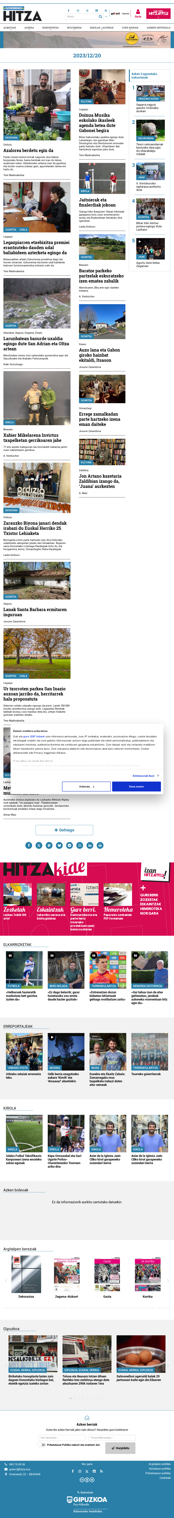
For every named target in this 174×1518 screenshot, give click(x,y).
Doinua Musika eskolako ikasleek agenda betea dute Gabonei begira (97, 122)
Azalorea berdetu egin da (28, 150)
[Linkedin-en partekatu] (89, 845)
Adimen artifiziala (159, 27)
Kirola (9, 422)
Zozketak (149, 900)
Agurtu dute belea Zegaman (148, 264)
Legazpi (8, 236)
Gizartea (10, 229)
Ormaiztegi (85, 408)
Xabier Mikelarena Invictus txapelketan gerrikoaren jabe (32, 437)
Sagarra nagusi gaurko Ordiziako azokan (147, 108)
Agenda (29, 27)
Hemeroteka (151, 909)
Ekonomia (11, 137)
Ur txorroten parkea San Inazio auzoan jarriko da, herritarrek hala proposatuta (34, 694)
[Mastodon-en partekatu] (49, 845)
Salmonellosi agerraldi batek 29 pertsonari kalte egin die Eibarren (139, 1378)
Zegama (29, 332)
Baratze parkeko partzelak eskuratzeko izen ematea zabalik (101, 276)
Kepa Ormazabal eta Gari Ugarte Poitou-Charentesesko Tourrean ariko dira (64, 1161)
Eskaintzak (150, 904)
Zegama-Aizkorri (66, 1296)
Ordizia (7, 144)
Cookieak (165, 1477)
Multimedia (74, 27)
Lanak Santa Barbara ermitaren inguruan (35, 612)
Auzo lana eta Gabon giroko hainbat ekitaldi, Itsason (99, 355)
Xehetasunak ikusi (143, 775)
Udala (23, 229)
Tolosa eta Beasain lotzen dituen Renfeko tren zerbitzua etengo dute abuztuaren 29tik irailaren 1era (86, 1380)
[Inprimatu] (100, 845)
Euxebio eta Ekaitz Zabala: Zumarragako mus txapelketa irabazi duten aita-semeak (107, 1079)
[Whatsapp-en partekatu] (79, 845)
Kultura (86, 101)
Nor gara (149, 913)
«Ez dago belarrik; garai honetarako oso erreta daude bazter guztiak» (64, 995)
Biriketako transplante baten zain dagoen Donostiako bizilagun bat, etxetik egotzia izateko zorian (31, 1380)
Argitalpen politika (160, 1464)
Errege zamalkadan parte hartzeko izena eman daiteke (99, 419)
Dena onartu (136, 786)
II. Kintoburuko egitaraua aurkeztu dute (148, 187)
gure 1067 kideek (34, 736)
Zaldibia (83, 470)
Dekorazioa (26, 1296)
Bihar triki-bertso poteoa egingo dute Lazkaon (149, 226)
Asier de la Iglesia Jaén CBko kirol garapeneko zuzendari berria (105, 1159)
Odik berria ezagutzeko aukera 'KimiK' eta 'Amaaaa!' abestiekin (63, 1077)
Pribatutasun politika (158, 1473)
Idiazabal (8, 332)
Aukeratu (84, 786)
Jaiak (141, 177)
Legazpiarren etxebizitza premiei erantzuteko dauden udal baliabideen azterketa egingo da (36, 247)
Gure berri (149, 895)
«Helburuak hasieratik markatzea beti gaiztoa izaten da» (21, 995)
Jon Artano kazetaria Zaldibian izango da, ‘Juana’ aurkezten (100, 481)
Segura (19, 332)
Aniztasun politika (160, 1468)
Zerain (38, 332)
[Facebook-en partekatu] (28, 845)
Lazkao (7, 782)
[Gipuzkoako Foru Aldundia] (87, 1504)
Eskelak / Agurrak (102, 27)
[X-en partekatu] (39, 845)
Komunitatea (50, 27)
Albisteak (9, 27)
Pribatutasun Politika (59, 1444)
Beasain (8, 429)
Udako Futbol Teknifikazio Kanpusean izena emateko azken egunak (24, 1159)
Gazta (107, 1296)
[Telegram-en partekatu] (69, 845)
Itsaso (82, 344)
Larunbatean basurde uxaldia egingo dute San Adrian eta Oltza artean (36, 344)
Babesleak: (87, 1492)
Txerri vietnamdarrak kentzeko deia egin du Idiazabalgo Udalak (149, 149)
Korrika (148, 1296)
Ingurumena (146, 138)
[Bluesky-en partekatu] (59, 845)
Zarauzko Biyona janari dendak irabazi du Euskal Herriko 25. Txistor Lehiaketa (35, 528)
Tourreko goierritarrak (146, 1074)
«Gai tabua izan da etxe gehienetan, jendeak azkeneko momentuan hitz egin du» (149, 997)
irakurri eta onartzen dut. (73, 1444)
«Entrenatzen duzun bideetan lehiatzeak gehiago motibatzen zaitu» (108, 995)
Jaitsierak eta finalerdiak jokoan (97, 202)
